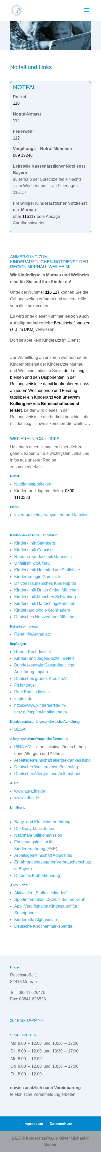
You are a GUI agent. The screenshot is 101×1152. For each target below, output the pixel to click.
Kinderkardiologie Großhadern (42, 610)
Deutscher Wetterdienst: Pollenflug (46, 767)
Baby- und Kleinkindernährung (42, 822)
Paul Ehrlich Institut (32, 692)
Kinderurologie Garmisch (37, 576)
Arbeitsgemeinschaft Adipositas (43, 855)
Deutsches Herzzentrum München (45, 617)
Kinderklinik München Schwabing (45, 597)
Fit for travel (25, 685)
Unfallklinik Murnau (32, 563)
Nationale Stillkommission (38, 835)
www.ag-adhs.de (29, 791)
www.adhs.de (26, 798)
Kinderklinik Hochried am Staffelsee (47, 570)
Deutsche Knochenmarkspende (43, 926)
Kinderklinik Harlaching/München (44, 603)
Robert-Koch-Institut (32, 651)
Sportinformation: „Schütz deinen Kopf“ (49, 899)
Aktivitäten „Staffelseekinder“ (40, 893)
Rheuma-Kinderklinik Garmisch (43, 556)
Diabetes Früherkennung (37, 875)
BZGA (20, 729)
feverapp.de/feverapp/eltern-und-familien (51, 515)
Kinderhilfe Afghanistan (35, 919)
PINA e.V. (23, 747)
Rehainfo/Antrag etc (32, 634)
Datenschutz (61, 1124)
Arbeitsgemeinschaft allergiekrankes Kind (52, 760)
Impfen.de (23, 698)
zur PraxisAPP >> (26, 1020)
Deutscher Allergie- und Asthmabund (48, 773)
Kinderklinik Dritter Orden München (46, 590)
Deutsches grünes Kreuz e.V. (41, 678)
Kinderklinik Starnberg (34, 543)
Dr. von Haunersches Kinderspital (45, 583)
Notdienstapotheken (32, 484)
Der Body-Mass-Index (34, 828)
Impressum (33, 1124)
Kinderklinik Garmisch (34, 550)
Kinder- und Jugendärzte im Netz (44, 658)
